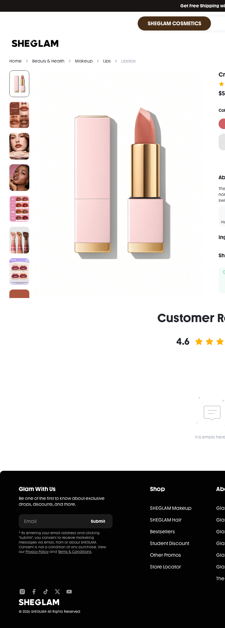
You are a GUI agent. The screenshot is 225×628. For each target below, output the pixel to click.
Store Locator (165, 567)
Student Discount (169, 543)
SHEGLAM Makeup (171, 508)
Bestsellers (162, 531)
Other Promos (165, 555)
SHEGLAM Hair (166, 520)
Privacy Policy (37, 552)
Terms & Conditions (74, 552)
